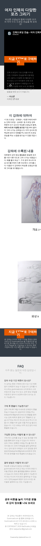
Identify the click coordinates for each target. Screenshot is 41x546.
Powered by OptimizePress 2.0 (20, 537)
